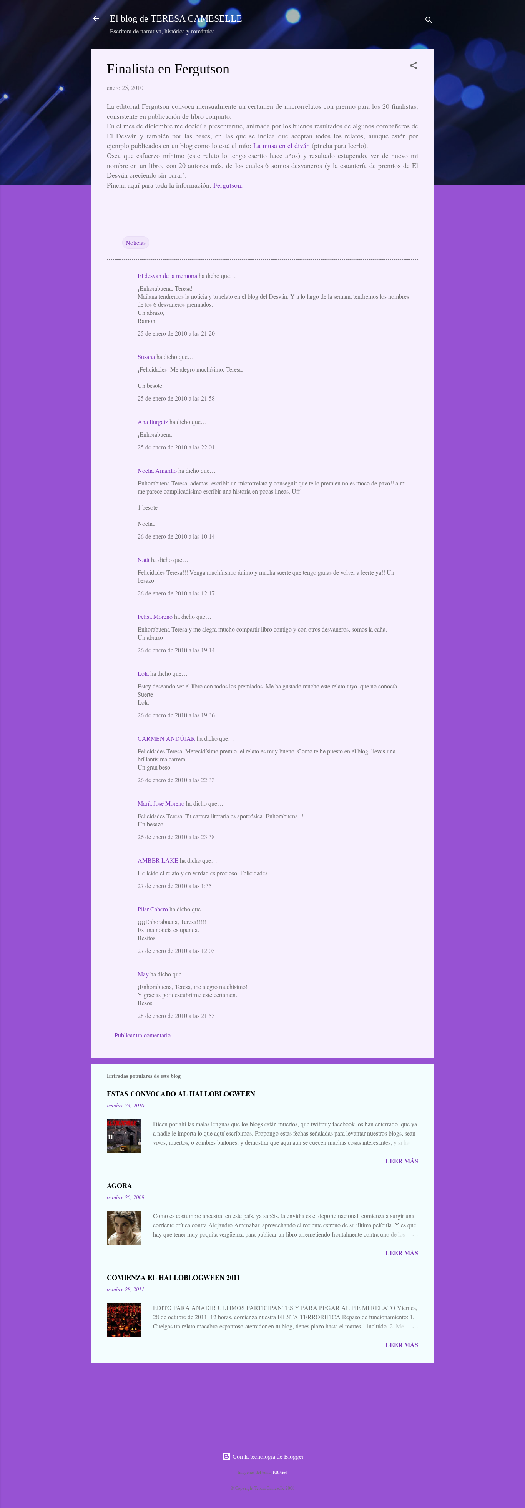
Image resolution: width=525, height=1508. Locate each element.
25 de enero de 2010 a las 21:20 (176, 333)
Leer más (401, 1160)
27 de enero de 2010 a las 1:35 (175, 885)
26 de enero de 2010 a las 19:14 (176, 650)
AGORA (119, 1185)
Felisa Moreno (155, 616)
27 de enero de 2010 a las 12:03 (176, 950)
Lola (143, 673)
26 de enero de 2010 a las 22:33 (176, 780)
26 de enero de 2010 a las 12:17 (176, 593)
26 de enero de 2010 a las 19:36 (176, 715)
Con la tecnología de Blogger (267, 1456)
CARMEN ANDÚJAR (166, 738)
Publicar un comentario (143, 1035)
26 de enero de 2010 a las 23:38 (176, 837)
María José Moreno (161, 803)
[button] (413, 66)
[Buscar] (429, 21)
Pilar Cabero (153, 909)
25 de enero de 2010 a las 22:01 (176, 447)
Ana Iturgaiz (153, 421)
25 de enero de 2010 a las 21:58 (176, 398)
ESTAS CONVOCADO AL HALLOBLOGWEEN (181, 1094)
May (143, 974)
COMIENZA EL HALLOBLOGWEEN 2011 (173, 1277)
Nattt (144, 559)
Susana (146, 356)
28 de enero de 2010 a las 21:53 (176, 1015)
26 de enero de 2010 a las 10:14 (176, 536)
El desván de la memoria (167, 275)
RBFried (280, 1472)
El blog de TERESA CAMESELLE (176, 18)
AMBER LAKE (158, 860)
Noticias (136, 242)
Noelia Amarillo (157, 470)
